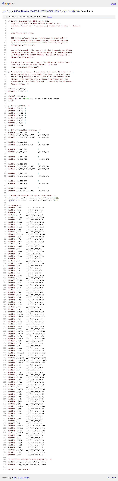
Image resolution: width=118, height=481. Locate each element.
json (114, 477)
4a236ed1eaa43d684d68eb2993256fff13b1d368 (36, 11)
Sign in (113, 4)
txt (108, 477)
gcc (10, 11)
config (72, 11)
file (50, 17)
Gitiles (14, 477)
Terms (26, 477)
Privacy (20, 477)
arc (78, 11)
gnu (4, 11)
